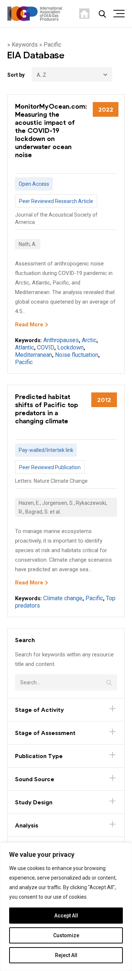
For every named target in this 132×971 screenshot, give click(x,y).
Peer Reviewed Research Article (56, 201)
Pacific (24, 362)
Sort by (16, 75)
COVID (45, 347)
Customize (66, 935)
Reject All (66, 955)
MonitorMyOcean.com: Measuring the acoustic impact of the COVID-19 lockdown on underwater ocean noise (51, 130)
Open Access (34, 184)
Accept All (66, 916)
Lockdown (70, 347)
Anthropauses (61, 340)
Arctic (89, 340)
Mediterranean (33, 354)
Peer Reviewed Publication (50, 467)
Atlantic (24, 347)
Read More (29, 324)
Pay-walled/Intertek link (46, 450)
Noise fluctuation (76, 354)
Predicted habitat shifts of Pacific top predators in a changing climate (46, 408)
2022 (105, 109)
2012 (104, 399)
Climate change (62, 598)
